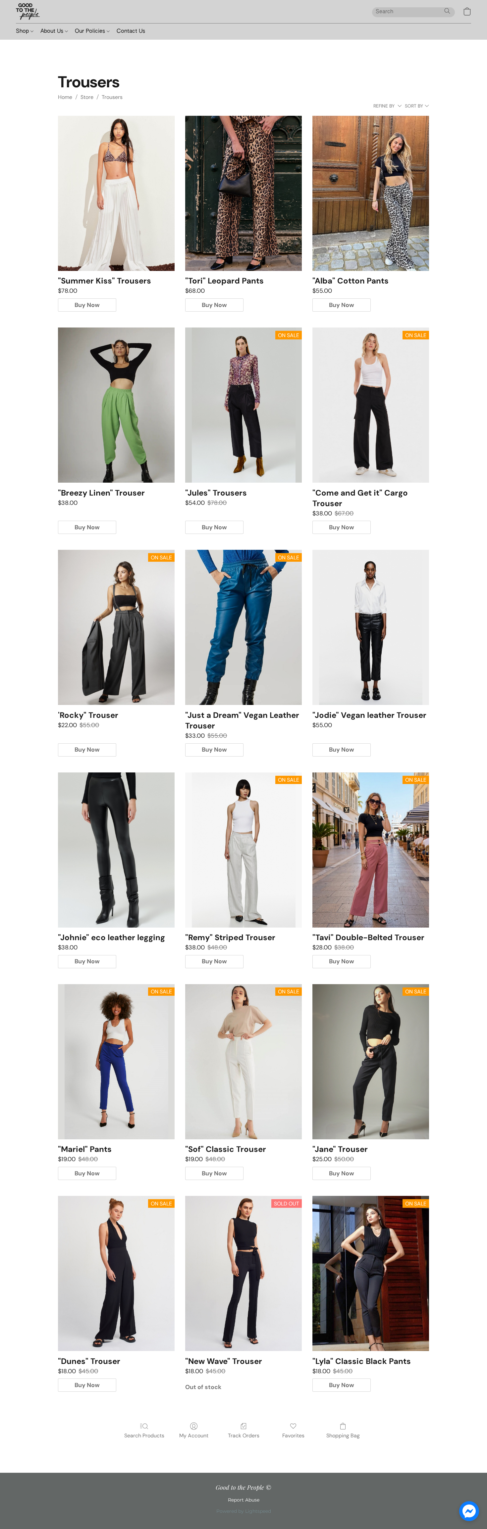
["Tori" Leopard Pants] (243, 193)
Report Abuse (243, 1500)
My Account (193, 1435)
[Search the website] (447, 11)
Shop (23, 31)
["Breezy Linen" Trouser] (116, 405)
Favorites (293, 1435)
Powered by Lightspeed (243, 1511)
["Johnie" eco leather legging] (116, 850)
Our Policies (91, 31)
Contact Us (131, 31)
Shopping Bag (343, 1435)
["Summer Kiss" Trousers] (116, 193)
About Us (52, 31)
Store (87, 97)
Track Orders (243, 1435)
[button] (28, 11)
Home (65, 97)
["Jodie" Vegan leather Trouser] (370, 627)
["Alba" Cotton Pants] (370, 193)
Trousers (112, 97)
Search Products (144, 1435)
